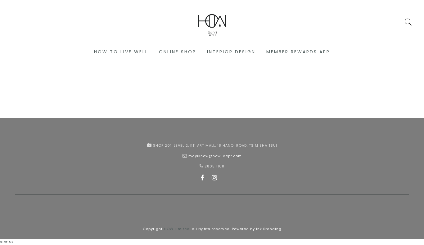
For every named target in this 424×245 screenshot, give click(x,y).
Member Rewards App (298, 52)
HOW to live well (121, 52)
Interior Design (231, 52)
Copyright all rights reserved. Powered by (199, 228)
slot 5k (7, 241)
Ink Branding (269, 228)
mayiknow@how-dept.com (215, 156)
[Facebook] (202, 178)
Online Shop (177, 52)
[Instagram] (214, 178)
